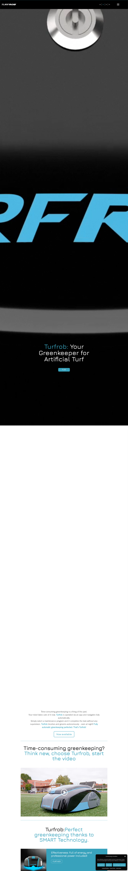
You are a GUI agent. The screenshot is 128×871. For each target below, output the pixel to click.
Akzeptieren (101, 865)
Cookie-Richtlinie (105, 868)
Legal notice (118, 868)
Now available (64, 734)
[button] (125, 856)
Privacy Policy (112, 868)
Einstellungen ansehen (119, 865)
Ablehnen (109, 865)
